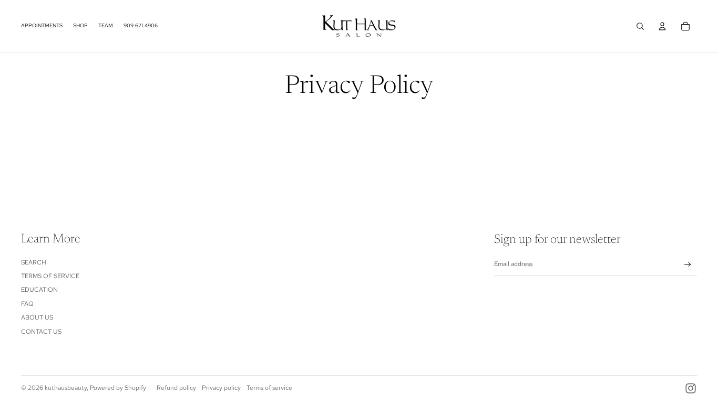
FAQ (27, 304)
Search (33, 262)
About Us (37, 317)
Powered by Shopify (118, 388)
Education (39, 289)
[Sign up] (688, 265)
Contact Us (41, 331)
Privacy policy (221, 388)
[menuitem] (42, 26)
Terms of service (269, 388)
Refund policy (176, 388)
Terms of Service (50, 276)
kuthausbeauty (66, 388)
